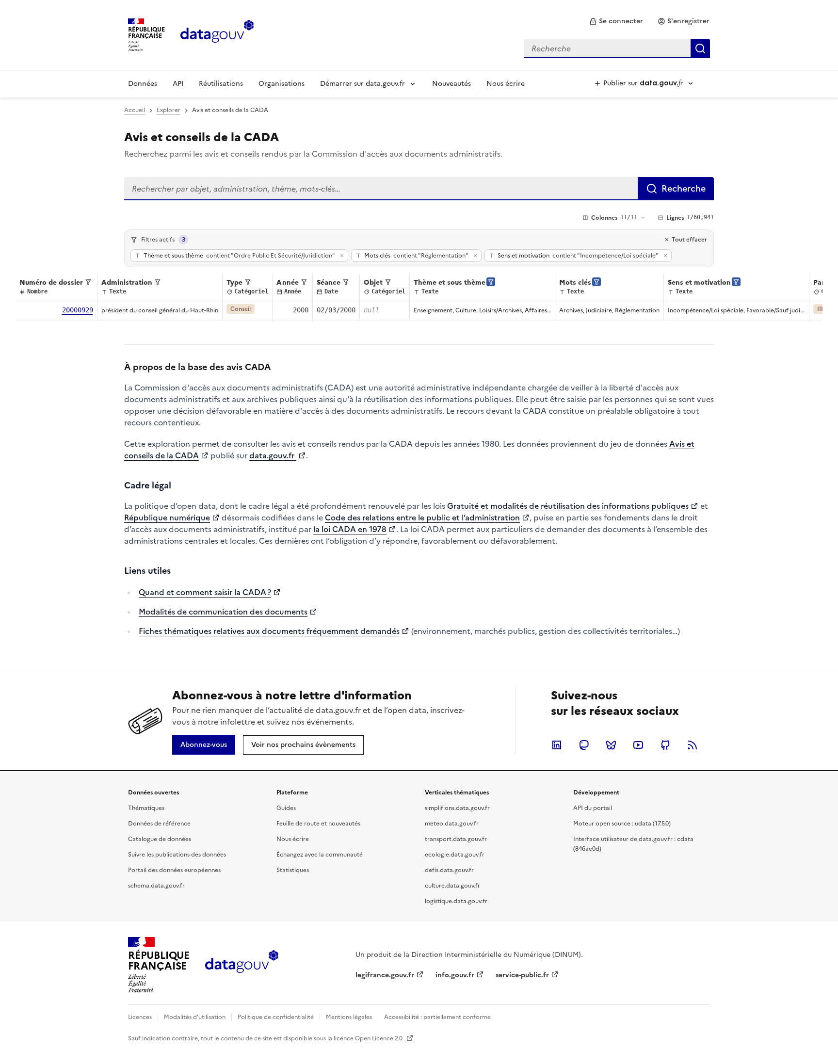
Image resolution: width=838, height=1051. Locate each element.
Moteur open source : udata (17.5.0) (622, 823)
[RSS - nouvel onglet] (692, 745)
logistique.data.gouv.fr (456, 901)
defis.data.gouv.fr (449, 870)
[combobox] (617, 48)
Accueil (134, 110)
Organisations (281, 84)
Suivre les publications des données (177, 854)
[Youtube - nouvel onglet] (638, 745)
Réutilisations (221, 84)
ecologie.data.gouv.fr (454, 854)
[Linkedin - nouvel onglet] (556, 745)
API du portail (592, 808)
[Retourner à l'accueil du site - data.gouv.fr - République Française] (241, 965)
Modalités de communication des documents (223, 611)
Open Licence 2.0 (379, 1038)
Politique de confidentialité (276, 1017)
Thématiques (146, 808)
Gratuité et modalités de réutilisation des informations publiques (568, 506)
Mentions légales (349, 1017)
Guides (286, 808)
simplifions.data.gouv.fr (457, 808)
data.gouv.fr (272, 455)
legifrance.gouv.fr (384, 975)
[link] (616, 21)
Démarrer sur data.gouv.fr (362, 84)
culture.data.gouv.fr (452, 885)
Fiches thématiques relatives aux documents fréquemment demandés (269, 631)
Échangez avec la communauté (319, 854)
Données (142, 84)
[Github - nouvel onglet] (665, 745)
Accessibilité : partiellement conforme (437, 1017)
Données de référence (159, 823)
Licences (140, 1017)
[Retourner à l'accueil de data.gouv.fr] (217, 34)
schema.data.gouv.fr (156, 885)
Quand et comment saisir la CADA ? (205, 592)
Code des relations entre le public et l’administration (422, 517)
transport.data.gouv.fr (456, 839)
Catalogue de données (159, 839)
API (178, 84)
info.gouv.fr (454, 975)
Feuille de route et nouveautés (318, 823)
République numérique (167, 517)
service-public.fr (522, 975)
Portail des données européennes (174, 870)
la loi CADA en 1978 (350, 529)
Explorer (168, 110)
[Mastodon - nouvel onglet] (584, 745)
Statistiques (292, 870)
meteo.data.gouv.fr (452, 823)
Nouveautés (451, 84)
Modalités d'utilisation (195, 1017)
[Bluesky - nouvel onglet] (611, 745)
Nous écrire (505, 84)
